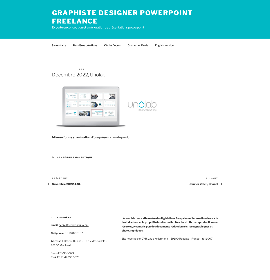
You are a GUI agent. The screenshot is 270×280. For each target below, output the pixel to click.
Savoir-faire (59, 45)
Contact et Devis (138, 45)
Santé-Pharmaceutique (75, 157)
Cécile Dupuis (112, 45)
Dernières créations (85, 45)
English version (164, 45)
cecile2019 (93, 69)
